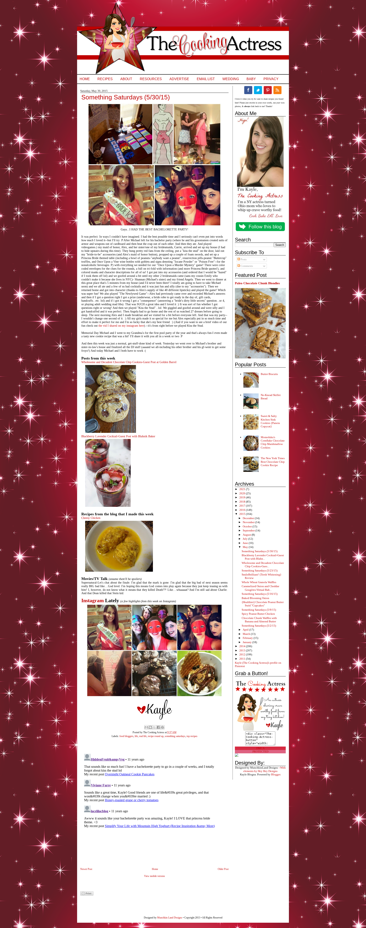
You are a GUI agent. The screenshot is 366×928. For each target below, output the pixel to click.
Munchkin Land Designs (169, 917)
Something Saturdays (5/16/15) (259, 593)
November (249, 522)
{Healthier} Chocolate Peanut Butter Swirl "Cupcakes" (263, 604)
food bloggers (126, 736)
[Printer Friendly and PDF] (86, 894)
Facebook (248, 90)
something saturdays (175, 736)
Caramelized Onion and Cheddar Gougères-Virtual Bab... (260, 588)
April (246, 629)
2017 (242, 505)
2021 (242, 489)
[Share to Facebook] (158, 727)
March (247, 633)
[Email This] (146, 727)
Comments (246, 266)
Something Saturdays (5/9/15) (259, 609)
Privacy (271, 79)
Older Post (223, 869)
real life (143, 736)
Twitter (258, 90)
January (247, 642)
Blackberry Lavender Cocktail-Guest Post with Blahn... (263, 557)
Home (85, 79)
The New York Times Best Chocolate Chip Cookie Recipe (273, 462)
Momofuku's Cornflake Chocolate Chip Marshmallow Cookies (273, 442)
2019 (242, 497)
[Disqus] (150, 805)
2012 (242, 654)
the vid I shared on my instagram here (121, 325)
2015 (242, 514)
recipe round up (156, 736)
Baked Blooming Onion (255, 598)
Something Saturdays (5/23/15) (259, 570)
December (249, 518)
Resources (151, 79)
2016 (242, 509)
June (246, 543)
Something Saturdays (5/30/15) (259, 551)
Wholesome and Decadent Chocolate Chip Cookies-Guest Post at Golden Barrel (128, 362)
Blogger (275, 774)
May (246, 547)
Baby (251, 79)
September (249, 530)
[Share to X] (154, 727)
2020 (242, 493)
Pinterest (268, 90)
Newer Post (86, 869)
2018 (242, 501)
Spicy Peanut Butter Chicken (258, 613)
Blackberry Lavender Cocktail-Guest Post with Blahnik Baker (118, 436)
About (126, 79)
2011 (242, 658)
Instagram (92, 600)
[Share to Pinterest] (162, 727)
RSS (277, 90)
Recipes (105, 79)
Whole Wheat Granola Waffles (259, 582)
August (247, 534)
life (136, 736)
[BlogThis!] (150, 727)
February (248, 638)
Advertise (179, 79)
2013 (242, 650)
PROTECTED (260, 751)
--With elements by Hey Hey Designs (264, 769)
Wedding (230, 79)
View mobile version (154, 876)
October (247, 526)
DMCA (260, 748)
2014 (242, 646)
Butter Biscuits (269, 374)
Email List (206, 79)
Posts (243, 259)
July (245, 538)
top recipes (192, 736)
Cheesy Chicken (90, 518)
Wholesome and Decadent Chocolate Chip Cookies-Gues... (263, 564)
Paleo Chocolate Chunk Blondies (257, 283)
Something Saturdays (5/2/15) (259, 625)
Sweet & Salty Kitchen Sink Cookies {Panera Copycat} (270, 421)
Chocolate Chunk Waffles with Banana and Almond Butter (259, 619)
